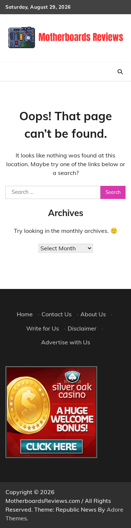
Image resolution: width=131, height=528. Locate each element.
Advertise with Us (65, 342)
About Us (93, 314)
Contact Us (56, 314)
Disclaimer (82, 328)
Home (25, 314)
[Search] (120, 71)
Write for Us (42, 328)
